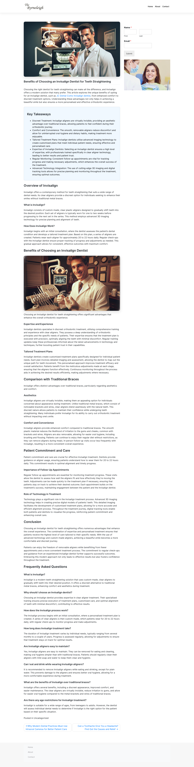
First (126, 36)
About (157, 6)
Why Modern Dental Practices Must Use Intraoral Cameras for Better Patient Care (46, 727)
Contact (165, 6)
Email (127, 41)
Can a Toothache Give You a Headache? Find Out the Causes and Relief (98, 727)
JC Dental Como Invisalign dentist (73, 95)
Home (150, 6)
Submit (129, 53)
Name (128, 27)
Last (141, 36)
